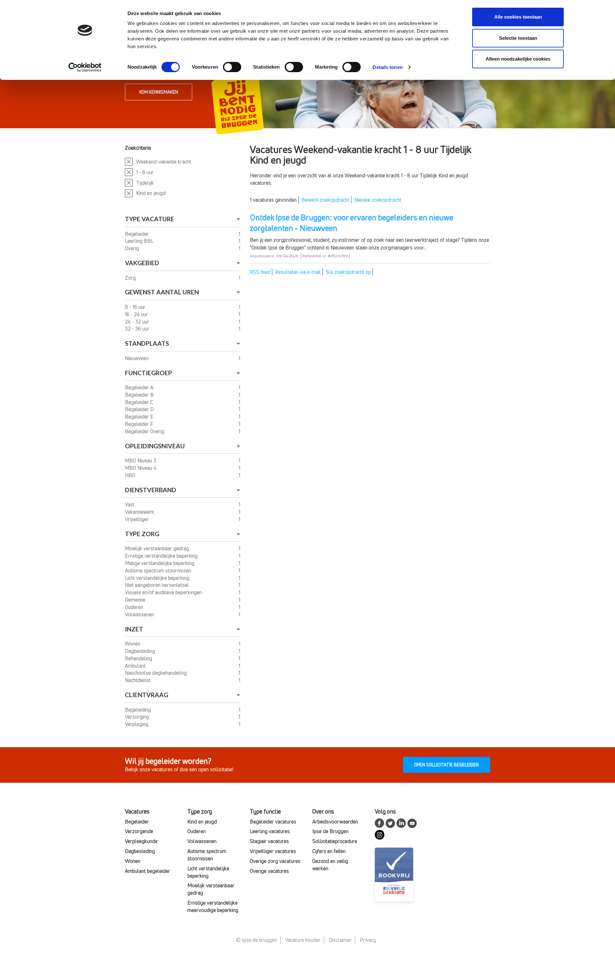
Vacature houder (303, 939)
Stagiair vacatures (269, 841)
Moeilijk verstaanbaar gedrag (157, 548)
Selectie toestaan (518, 38)
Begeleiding (138, 709)
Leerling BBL (139, 240)
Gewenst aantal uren (162, 292)
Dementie (136, 599)
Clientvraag (146, 694)
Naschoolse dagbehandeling (156, 672)
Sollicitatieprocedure (334, 841)
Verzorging (137, 716)
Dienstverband (150, 490)
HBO (130, 475)
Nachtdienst (138, 680)
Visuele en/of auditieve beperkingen (164, 592)
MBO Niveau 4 (141, 467)
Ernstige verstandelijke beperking (162, 555)
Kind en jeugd (151, 193)
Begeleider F (139, 423)
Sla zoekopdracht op (348, 271)
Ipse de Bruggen (330, 831)
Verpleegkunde (141, 841)
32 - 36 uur (138, 328)
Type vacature (149, 219)
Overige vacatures (269, 870)
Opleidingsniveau (155, 446)
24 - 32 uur (138, 321)
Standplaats (147, 343)
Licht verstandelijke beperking (158, 577)
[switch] (232, 67)
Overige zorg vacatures (275, 861)
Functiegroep (148, 372)
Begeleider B (140, 394)
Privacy (368, 939)
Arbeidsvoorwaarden (335, 821)
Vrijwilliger (137, 519)
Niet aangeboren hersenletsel (157, 584)
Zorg (131, 277)
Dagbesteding (140, 651)
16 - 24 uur (137, 314)
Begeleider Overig (145, 431)
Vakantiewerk (140, 511)
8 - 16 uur (136, 306)
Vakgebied (142, 262)
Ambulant (136, 665)
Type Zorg (142, 533)
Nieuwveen (137, 358)
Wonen (133, 643)
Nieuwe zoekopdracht (377, 199)
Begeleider (137, 233)
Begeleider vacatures (273, 821)
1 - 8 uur (145, 172)
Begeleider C (139, 402)
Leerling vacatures (270, 831)
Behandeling (139, 658)
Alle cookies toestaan (518, 17)
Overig (132, 248)
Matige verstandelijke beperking (160, 563)
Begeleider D (140, 409)
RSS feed (260, 271)
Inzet (134, 629)
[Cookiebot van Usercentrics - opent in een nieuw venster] (85, 67)
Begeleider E (140, 416)
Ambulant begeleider (147, 870)
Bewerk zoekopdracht (325, 199)
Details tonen (387, 67)
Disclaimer (340, 939)
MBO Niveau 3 (141, 460)
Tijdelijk (145, 182)
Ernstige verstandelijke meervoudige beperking (212, 906)
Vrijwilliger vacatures (273, 851)
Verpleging (137, 724)
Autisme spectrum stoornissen (158, 570)
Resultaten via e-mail (298, 271)
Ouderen (134, 607)
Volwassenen (140, 614)
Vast (130, 504)
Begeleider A (140, 387)
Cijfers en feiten (329, 851)
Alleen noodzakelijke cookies (518, 59)
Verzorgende (139, 831)
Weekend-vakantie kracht (163, 161)
